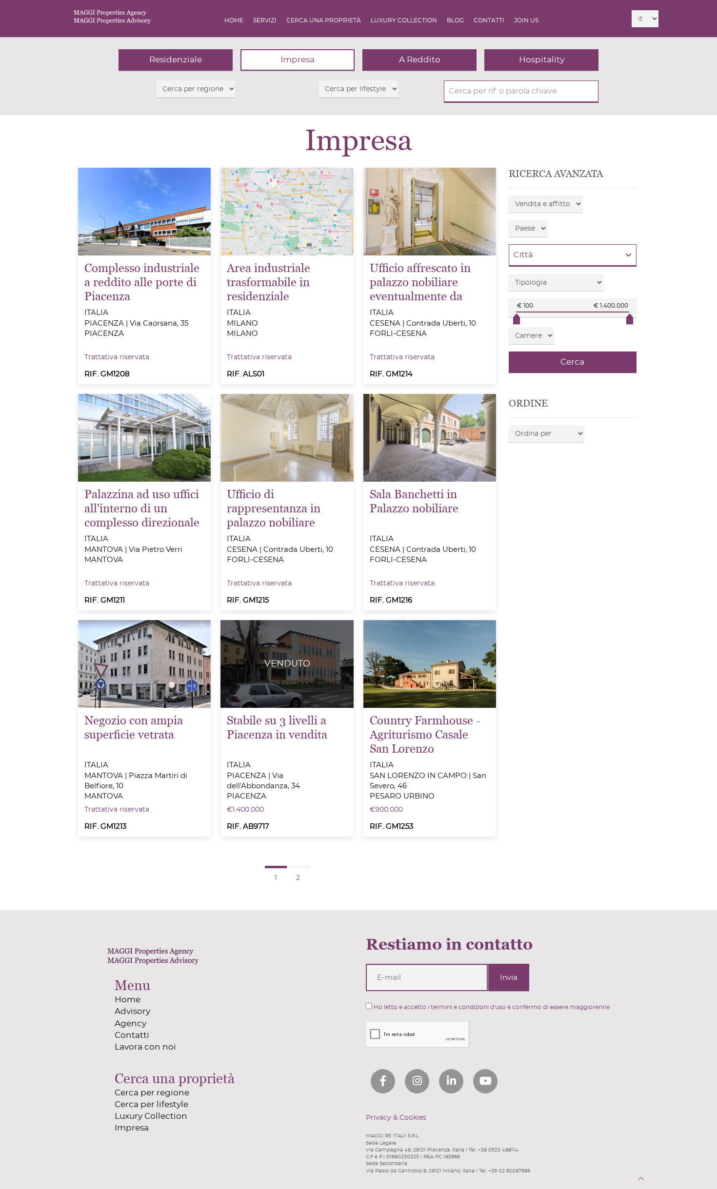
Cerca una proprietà (323, 20)
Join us (526, 20)
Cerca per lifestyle (151, 1104)
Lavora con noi (145, 1047)
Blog (455, 20)
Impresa (297, 60)
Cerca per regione (152, 1093)
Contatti (489, 20)
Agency (130, 1023)
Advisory (132, 1011)
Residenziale (175, 60)
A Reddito (419, 60)
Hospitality (541, 60)
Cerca (572, 362)
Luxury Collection (404, 20)
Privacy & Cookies (396, 1117)
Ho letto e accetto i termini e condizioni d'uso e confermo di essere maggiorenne (491, 1007)
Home (233, 20)
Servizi (265, 20)
